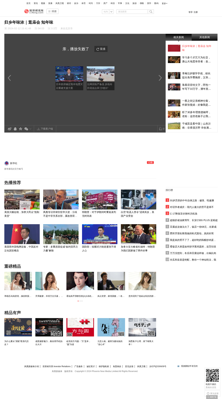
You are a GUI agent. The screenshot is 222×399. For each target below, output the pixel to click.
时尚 (91, 3)
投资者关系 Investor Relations (57, 366)
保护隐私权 (104, 366)
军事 (120, 3)
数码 (156, 3)
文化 (127, 3)
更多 (164, 3)
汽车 (98, 3)
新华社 (13, 163)
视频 (43, 3)
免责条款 (117, 366)
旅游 (135, 3)
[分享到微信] (28, 128)
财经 (69, 3)
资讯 (36, 3)
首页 (28, 3)
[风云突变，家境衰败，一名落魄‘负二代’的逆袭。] (111, 281)
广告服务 (78, 366)
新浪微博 (9, 129)
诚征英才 (91, 366)
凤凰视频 (33, 11)
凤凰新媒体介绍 (31, 366)
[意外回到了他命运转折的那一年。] (142, 281)
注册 (196, 12)
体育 (84, 3)
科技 (113, 3)
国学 (149, 3)
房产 (105, 3)
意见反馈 (129, 366)
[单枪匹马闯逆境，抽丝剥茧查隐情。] (18, 281)
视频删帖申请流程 (189, 366)
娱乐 (76, 3)
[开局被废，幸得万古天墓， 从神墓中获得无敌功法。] (49, 281)
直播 (50, 3)
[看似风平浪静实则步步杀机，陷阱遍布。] (80, 281)
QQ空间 (20, 129)
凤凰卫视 (60, 3)
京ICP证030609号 (157, 366)
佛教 (142, 3)
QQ (15, 129)
